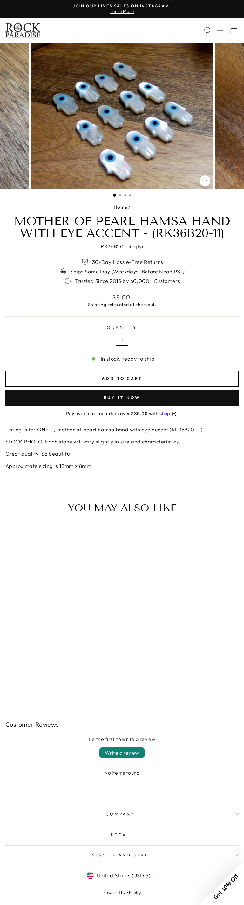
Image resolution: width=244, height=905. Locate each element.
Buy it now (122, 397)
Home (120, 207)
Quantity (122, 327)
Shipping (97, 304)
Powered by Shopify (122, 892)
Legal (120, 834)
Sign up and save (120, 854)
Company (120, 813)
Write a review (122, 753)
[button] (222, 883)
